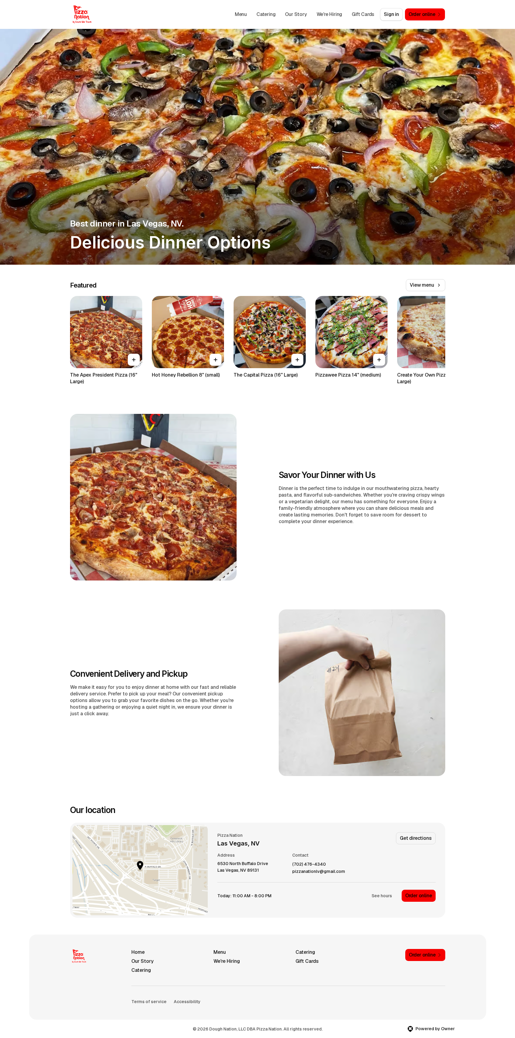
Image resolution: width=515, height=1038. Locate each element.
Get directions (415, 838)
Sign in (391, 14)
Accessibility (187, 1001)
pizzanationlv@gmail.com (318, 871)
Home (138, 952)
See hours (382, 895)
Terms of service (149, 1001)
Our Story (296, 14)
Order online (418, 895)
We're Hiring (329, 14)
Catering (265, 14)
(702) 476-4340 (309, 864)
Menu (241, 14)
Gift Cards (363, 14)
